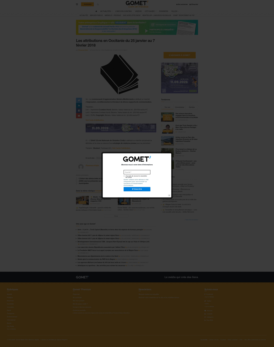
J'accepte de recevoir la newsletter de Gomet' (136, 176)
